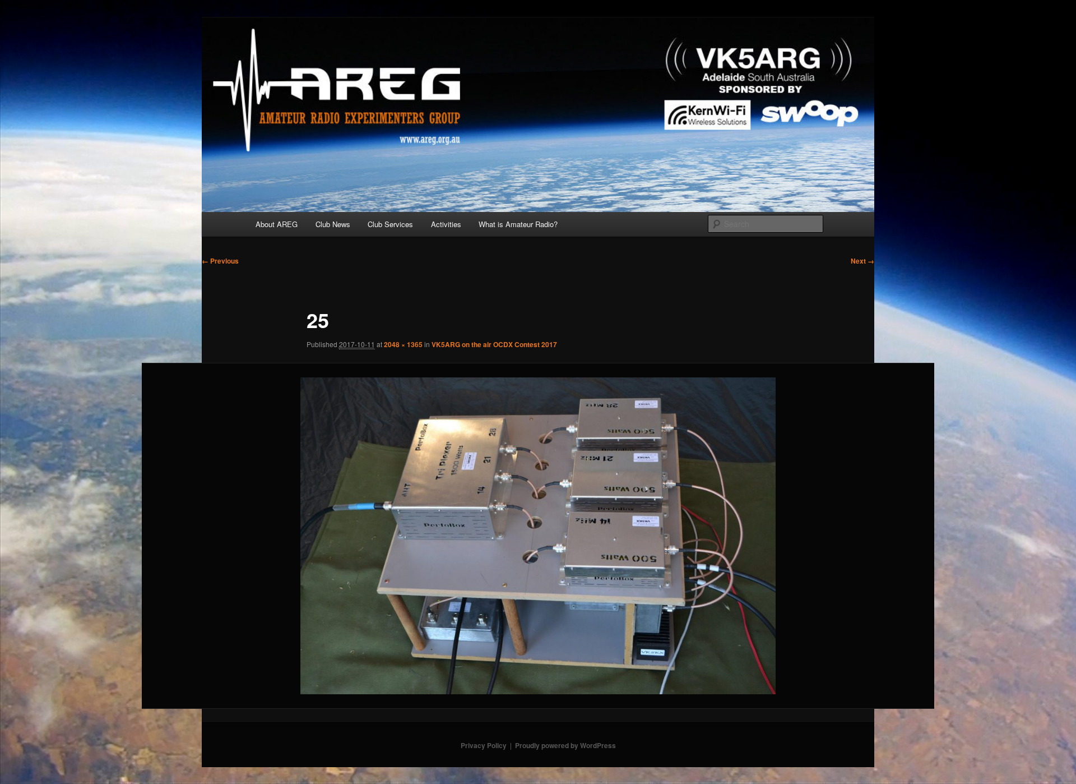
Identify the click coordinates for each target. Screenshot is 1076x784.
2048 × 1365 (403, 344)
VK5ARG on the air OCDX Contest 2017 (494, 344)
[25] (538, 536)
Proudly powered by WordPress (565, 745)
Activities (446, 224)
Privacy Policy (484, 745)
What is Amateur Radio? (518, 224)
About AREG (277, 224)
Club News (333, 224)
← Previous (220, 261)
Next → (862, 261)
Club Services (390, 224)
